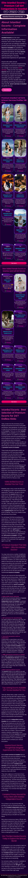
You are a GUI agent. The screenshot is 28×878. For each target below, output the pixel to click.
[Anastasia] (8, 383)
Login (22, 12)
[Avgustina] (8, 346)
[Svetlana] (8, 319)
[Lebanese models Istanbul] (8, 274)
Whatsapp (8, 135)
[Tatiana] (20, 311)
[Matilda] (20, 383)
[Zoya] (20, 113)
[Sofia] (8, 364)
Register (13, 12)
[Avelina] (20, 148)
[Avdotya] (20, 346)
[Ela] (20, 244)
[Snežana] (8, 183)
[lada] (20, 218)
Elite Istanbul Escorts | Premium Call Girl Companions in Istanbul (14, 5)
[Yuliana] (20, 183)
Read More (7, 90)
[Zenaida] (8, 209)
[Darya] (8, 148)
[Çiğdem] (8, 244)
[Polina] (20, 364)
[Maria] (8, 113)
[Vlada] (20, 283)
